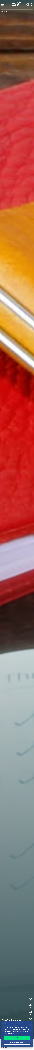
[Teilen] (30, 1019)
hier (17, 1033)
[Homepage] (17, 4)
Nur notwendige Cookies (17, 1042)
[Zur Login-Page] (31, 4)
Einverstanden (17, 1038)
